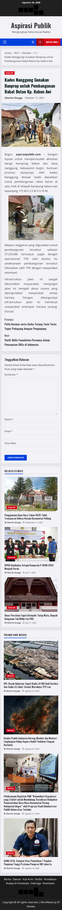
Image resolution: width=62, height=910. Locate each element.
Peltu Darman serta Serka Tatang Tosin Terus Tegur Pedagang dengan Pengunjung (30, 324)
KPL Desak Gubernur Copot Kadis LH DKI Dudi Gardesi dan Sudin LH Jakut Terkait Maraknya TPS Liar (31, 685)
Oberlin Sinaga (13, 98)
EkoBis (38, 879)
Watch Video (52, 42)
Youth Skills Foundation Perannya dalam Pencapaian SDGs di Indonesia (27, 340)
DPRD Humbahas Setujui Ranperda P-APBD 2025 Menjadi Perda (29, 566)
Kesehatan (49, 883)
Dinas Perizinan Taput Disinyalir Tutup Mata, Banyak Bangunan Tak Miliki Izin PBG (31, 617)
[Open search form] (33, 42)
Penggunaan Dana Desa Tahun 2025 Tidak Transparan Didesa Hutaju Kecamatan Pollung (28, 516)
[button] (5, 42)
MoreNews (47, 902)
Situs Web (10, 443)
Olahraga (36, 883)
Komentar (11, 374)
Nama (9, 419)
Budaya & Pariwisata (17, 883)
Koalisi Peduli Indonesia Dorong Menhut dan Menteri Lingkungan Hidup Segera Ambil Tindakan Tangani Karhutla (30, 741)
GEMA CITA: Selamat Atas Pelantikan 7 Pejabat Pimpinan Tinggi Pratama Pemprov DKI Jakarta (28, 862)
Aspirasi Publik (31, 25)
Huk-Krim (27, 879)
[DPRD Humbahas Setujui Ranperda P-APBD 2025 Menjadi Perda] (31, 544)
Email (8, 431)
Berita (11, 676)
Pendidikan (50, 879)
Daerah (9, 73)
